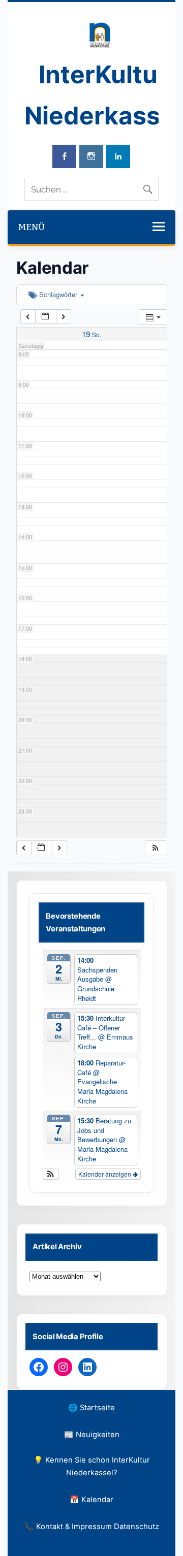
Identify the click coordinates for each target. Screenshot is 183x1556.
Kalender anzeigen (105, 1174)
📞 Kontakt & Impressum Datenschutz (91, 1526)
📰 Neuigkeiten (91, 1434)
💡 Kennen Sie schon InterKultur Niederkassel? (92, 1466)
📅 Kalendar (91, 1499)
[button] (155, 848)
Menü (31, 227)
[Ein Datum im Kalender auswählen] (45, 316)
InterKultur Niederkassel (102, 95)
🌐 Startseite (91, 1407)
